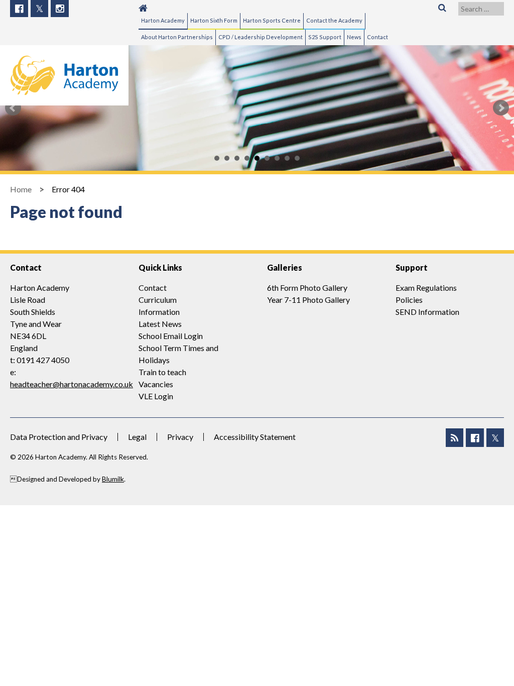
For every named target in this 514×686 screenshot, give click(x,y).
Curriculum (158, 299)
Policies (409, 299)
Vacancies (156, 384)
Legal (137, 436)
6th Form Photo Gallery (307, 287)
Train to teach (162, 372)
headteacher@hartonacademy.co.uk (71, 384)
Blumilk (113, 479)
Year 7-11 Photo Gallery (308, 299)
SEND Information (427, 311)
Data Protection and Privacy (58, 436)
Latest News (160, 323)
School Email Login (171, 335)
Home (21, 189)
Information (159, 311)
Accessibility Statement (255, 436)
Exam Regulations (426, 287)
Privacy (180, 436)
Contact (153, 287)
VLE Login (156, 396)
